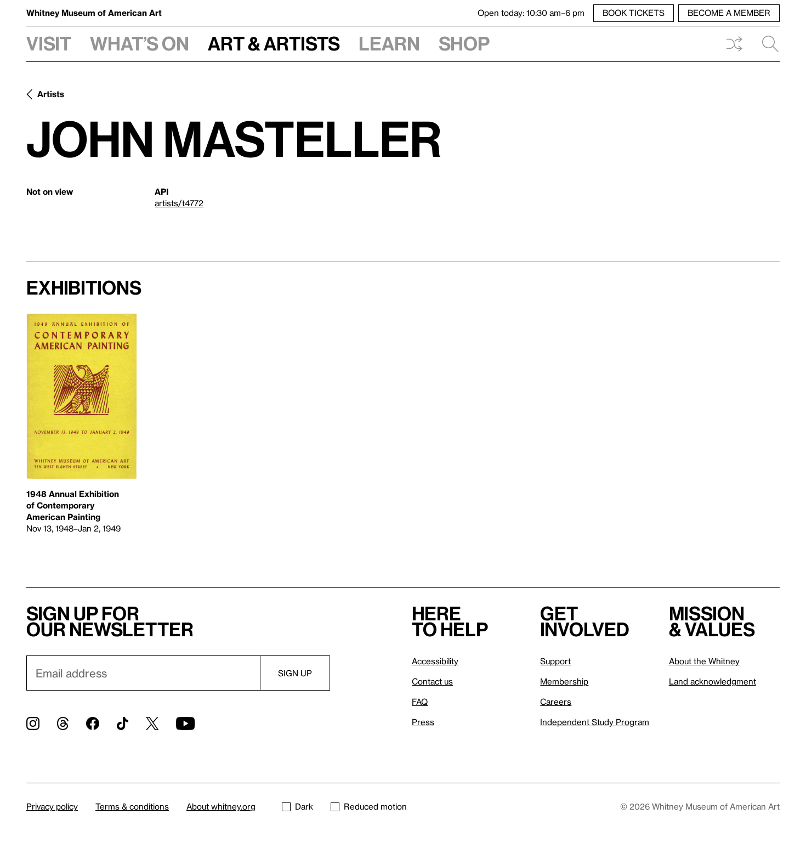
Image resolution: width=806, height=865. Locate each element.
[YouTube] (185, 723)
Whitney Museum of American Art (94, 13)
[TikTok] (122, 723)
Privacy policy (52, 806)
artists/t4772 (179, 203)
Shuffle (734, 43)
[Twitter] (152, 723)
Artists (50, 94)
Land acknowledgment (712, 681)
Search (766, 43)
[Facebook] (92, 723)
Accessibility (435, 661)
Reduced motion (375, 806)
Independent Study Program (594, 722)
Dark (304, 806)
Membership (564, 681)
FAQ (420, 701)
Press (423, 722)
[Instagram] (33, 723)
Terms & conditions (132, 806)
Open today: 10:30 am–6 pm (531, 13)
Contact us (432, 681)
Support (555, 661)
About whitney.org (221, 806)
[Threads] (62, 723)
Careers (555, 701)
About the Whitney (704, 661)
